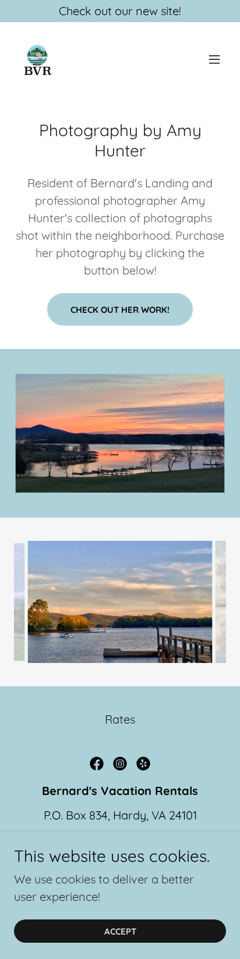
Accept (120, 931)
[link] (37, 59)
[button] (214, 59)
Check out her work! (120, 309)
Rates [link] (120, 719)
